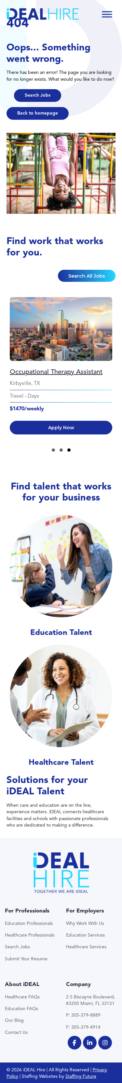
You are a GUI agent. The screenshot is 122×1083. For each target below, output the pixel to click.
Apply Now (61, 428)
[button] (37, 95)
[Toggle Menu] (107, 14)
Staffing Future (80, 1076)
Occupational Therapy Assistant (56, 372)
